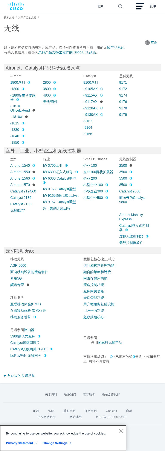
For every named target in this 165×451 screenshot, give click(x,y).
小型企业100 (93, 185)
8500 (123, 185)
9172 (123, 89)
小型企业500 (93, 198)
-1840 (14, 136)
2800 (47, 82)
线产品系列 (115, 47)
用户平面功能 (93, 310)
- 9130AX (90, 115)
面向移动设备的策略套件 (29, 272)
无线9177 (17, 210)
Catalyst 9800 (129, 191)
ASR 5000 (18, 265)
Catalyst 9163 (20, 204)
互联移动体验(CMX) (25, 304)
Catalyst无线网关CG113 (28, 349)
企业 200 (90, 178)
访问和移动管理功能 (98, 265)
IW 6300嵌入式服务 (58, 172)
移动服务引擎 (20, 317)
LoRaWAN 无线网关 (25, 355)
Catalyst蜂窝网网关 (25, 343)
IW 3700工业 (53, 165)
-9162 (87, 121)
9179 (123, 115)
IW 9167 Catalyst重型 (59, 202)
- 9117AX (90, 102)
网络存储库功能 (95, 278)
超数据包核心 (93, 317)
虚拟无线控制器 (131, 236)
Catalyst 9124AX (23, 191)
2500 (123, 165)
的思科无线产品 (110, 342)
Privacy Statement (19, 443)
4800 (47, 95)
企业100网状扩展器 (98, 172)
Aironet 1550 (20, 172)
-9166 (87, 134)
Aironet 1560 (20, 178)
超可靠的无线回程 (56, 208)
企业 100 (90, 165)
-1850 (14, 142)
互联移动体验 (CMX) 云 (28, 310)
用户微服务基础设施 (98, 304)
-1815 (14, 123)
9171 (123, 82)
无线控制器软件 (131, 243)
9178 (123, 108)
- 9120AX (90, 108)
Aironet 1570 (20, 185)
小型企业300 (93, 191)
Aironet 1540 (20, 165)
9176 (123, 102)
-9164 (87, 127)
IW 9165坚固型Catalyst (60, 195)
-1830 (14, 130)
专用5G (16, 278)
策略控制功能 (93, 285)
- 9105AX (90, 89)
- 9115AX (90, 95)
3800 (47, 89)
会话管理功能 (93, 298)
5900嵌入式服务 (22, 336)
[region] (63, 438)
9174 (123, 95)
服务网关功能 (93, 291)
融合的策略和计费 (97, 272)
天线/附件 (50, 102)
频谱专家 (17, 285)
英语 (154, 42)
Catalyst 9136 (20, 198)
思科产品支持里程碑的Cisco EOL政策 (67, 52)
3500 (123, 172)
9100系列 (90, 82)
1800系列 (17, 82)
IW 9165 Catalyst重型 (59, 189)
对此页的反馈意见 (21, 375)
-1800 (14, 89)
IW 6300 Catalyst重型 (59, 178)
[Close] (121, 431)
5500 (123, 178)
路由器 (29, 330)
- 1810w (16, 117)
